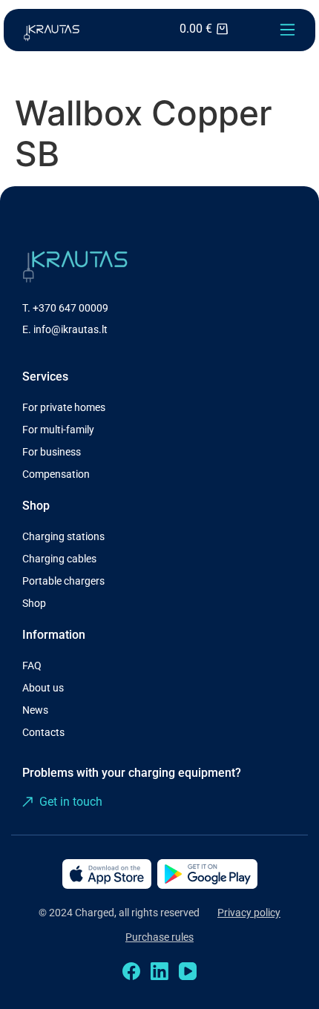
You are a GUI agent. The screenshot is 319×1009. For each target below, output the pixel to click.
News (35, 710)
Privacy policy (248, 912)
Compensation (56, 474)
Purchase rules (159, 937)
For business (51, 452)
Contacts (43, 732)
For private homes (63, 407)
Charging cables (59, 559)
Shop (34, 603)
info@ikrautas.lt (70, 329)
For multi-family (58, 430)
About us (43, 688)
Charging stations (63, 536)
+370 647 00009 (70, 308)
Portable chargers (63, 581)
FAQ (32, 665)
